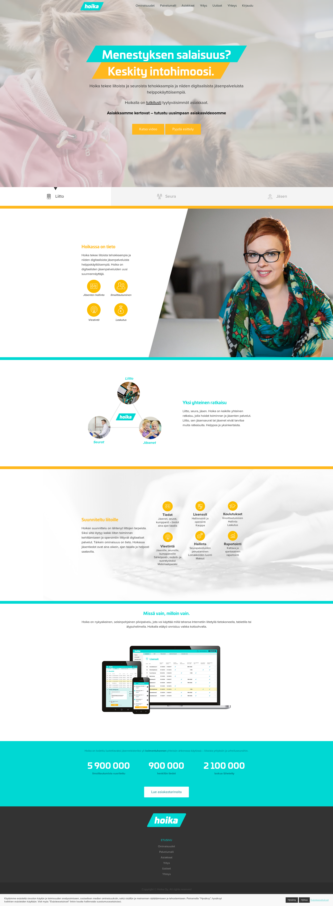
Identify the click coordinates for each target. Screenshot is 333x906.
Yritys (203, 5)
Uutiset (217, 5)
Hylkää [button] (304, 900)
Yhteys (232, 5)
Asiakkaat (188, 5)
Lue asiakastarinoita (166, 792)
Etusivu (166, 840)
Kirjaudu (247, 5)
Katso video (148, 129)
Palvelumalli (168, 5)
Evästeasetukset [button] (320, 900)
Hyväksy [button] (292, 900)
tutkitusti (153, 102)
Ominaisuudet (145, 5)
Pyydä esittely (183, 129)
